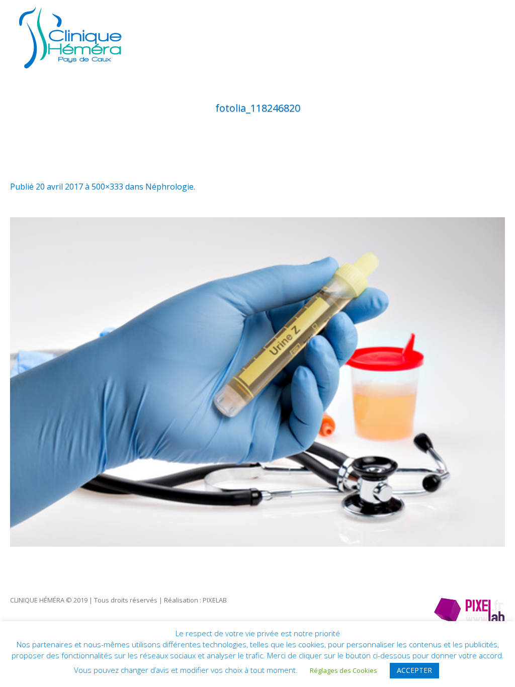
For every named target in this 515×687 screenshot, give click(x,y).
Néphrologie (169, 186)
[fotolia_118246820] (257, 382)
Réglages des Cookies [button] (343, 670)
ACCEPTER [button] (414, 670)
